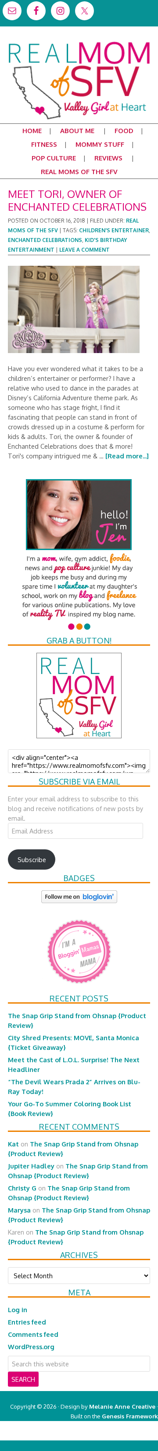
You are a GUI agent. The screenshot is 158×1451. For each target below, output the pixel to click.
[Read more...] (127, 456)
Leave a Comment (84, 249)
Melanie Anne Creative (122, 1406)
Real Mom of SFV (79, 41)
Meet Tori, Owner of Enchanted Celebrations (77, 200)
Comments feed (33, 1334)
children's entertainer (114, 230)
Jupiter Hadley (31, 1166)
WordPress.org (31, 1347)
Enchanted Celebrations (45, 240)
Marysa (19, 1210)
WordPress (120, 1435)
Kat (13, 1144)
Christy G (22, 1188)
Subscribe (32, 859)
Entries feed (27, 1322)
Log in (17, 1309)
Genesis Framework (130, 1416)
